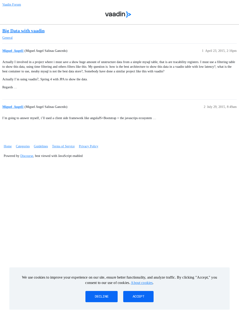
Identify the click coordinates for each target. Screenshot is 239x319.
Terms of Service (63, 146)
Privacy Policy (88, 146)
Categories (23, 146)
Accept (138, 296)
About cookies (142, 283)
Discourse (26, 156)
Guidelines (41, 146)
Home (8, 146)
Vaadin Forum (11, 4)
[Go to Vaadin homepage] (118, 14)
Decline (101, 296)
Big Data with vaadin (23, 30)
